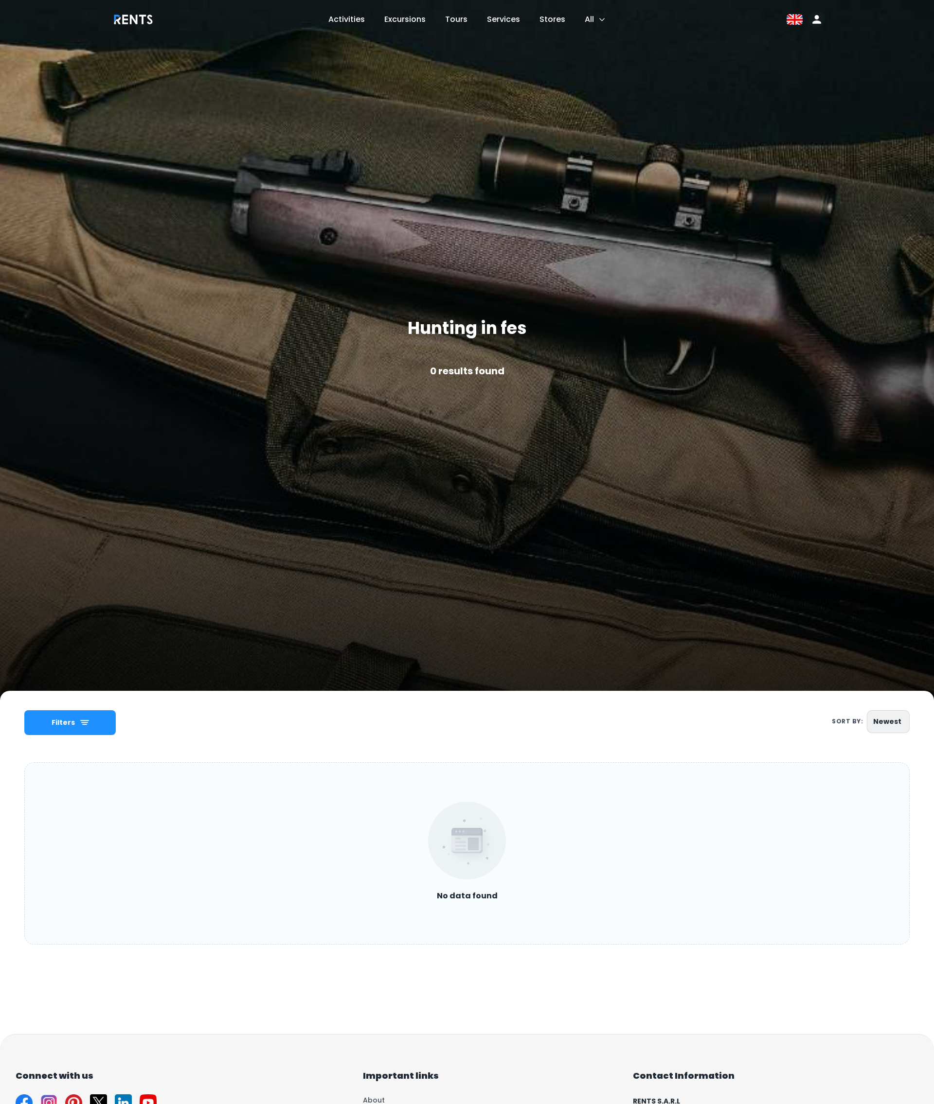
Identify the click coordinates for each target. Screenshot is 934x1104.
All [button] (589, 19)
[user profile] (816, 19)
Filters (63, 722)
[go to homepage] (133, 26)
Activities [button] (346, 19)
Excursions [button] (405, 19)
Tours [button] (456, 19)
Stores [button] (552, 19)
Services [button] (503, 19)
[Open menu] (602, 20)
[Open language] (795, 20)
